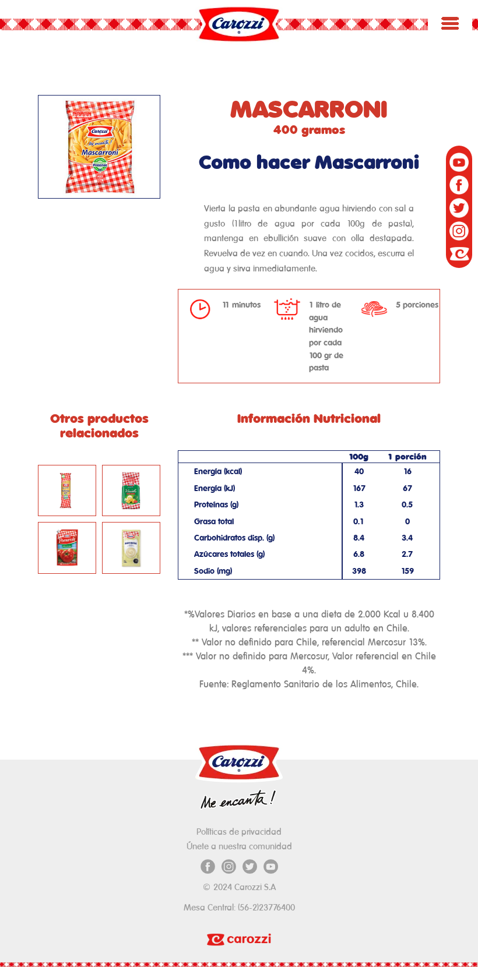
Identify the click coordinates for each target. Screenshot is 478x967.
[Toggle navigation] (450, 23)
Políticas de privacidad (239, 832)
